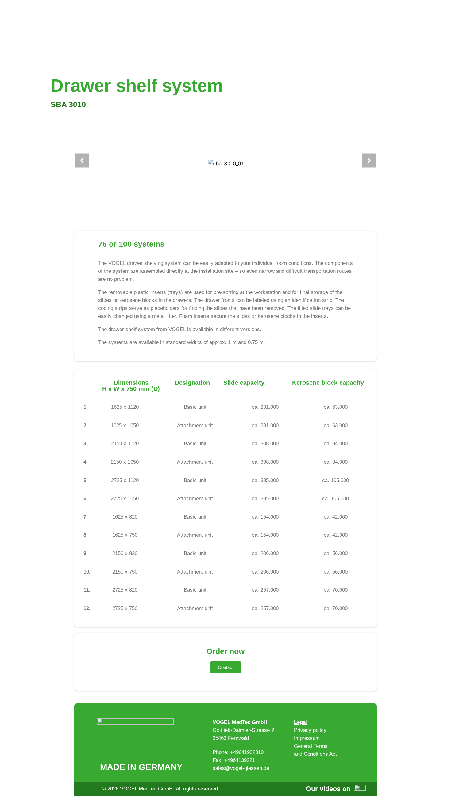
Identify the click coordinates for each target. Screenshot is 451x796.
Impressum (307, 738)
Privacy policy (310, 730)
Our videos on (328, 789)
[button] (82, 161)
